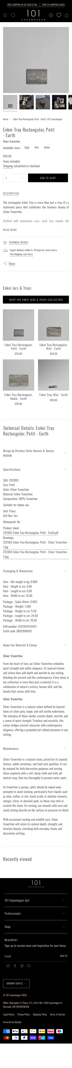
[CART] (67, 15)
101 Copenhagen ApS (17, 900)
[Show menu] (5, 15)
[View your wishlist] (59, 15)
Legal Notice (8, 1014)
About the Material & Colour (20, 645)
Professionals (13, 913)
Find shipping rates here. (21, 254)
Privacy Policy (23, 1014)
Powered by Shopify (12, 1022)
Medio (47, 147)
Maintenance (10, 748)
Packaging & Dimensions (18, 571)
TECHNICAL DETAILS (18, 242)
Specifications (12, 469)
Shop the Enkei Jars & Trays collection (36, 300)
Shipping (8, 166)
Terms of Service (57, 1014)
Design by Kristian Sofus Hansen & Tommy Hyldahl (28, 453)
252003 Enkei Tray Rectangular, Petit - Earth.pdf (30, 532)
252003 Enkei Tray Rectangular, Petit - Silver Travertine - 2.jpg (36, 554)
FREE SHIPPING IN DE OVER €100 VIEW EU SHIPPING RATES (36, 5)
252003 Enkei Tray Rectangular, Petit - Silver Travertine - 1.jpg (36, 544)
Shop (8, 926)
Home (5, 119)
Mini (37, 147)
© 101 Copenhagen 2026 (15, 995)
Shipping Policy (40, 1014)
